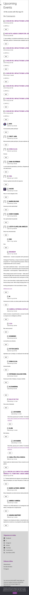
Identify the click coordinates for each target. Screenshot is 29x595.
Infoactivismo (7, 564)
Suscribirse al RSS (10, 552)
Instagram (8, 543)
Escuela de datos (8, 566)
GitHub (8, 545)
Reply (6, 29)
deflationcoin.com (7, 288)
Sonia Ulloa (13, 149)
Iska (10, 176)
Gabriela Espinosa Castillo (18, 309)
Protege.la (6, 569)
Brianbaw (12, 252)
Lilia (10, 323)
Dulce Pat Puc (14, 399)
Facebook (8, 538)
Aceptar (15, 592)
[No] (27, 590)
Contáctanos (9, 550)
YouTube (8, 548)
